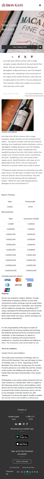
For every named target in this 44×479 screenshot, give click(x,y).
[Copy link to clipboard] (12, 57)
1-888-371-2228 (30, 417)
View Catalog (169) (20, 47)
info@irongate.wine (14, 417)
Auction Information (34, 94)
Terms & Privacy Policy (28, 467)
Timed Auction (12, 22)
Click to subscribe (22, 461)
